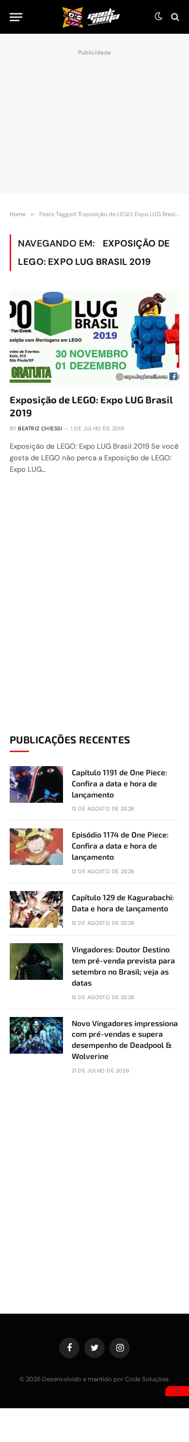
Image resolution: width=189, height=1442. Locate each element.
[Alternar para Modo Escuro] (158, 17)
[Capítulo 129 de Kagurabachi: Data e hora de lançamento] (36, 909)
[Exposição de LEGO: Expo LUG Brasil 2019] (94, 337)
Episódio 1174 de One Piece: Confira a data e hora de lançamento (120, 845)
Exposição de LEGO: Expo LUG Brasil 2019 (91, 406)
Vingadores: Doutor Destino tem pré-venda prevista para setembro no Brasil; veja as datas (123, 966)
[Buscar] (174, 17)
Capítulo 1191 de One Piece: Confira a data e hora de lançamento (119, 783)
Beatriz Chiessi (40, 428)
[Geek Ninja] (91, 17)
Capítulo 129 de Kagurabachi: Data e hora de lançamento (123, 903)
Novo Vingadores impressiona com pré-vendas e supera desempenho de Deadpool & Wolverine (125, 1039)
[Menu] (16, 17)
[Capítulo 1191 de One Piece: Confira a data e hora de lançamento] (36, 784)
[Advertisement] (94, 119)
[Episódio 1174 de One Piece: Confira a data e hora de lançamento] (36, 846)
